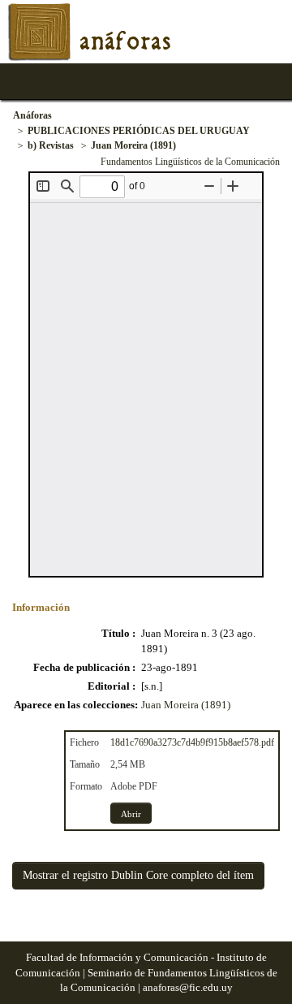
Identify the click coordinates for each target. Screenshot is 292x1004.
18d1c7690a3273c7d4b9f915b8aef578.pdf (192, 742)
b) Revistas (51, 145)
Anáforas (32, 115)
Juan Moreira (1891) (133, 145)
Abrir (131, 814)
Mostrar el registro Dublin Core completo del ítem (138, 875)
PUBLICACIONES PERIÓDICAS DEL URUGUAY (139, 130)
